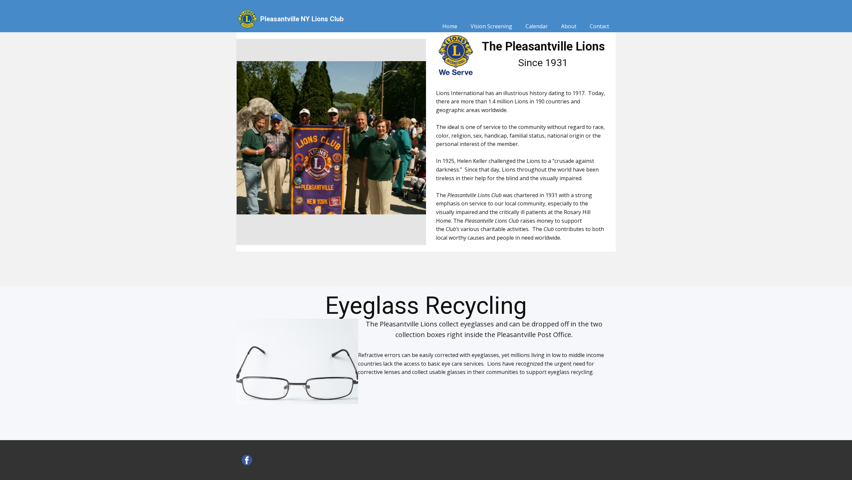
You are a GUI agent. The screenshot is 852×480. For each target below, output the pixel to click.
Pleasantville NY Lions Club (301, 19)
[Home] (247, 19)
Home (449, 26)
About (568, 26)
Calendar (537, 26)
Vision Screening (491, 26)
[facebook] (247, 460)
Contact (599, 26)
